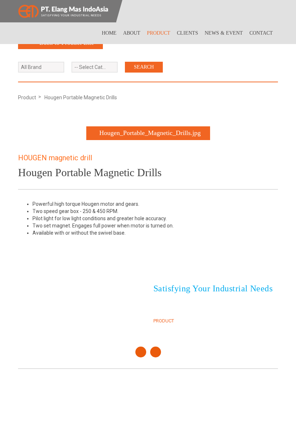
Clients (187, 33)
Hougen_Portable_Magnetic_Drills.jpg (150, 132)
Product (158, 33)
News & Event (224, 33)
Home (109, 33)
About (131, 33)
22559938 (90, 292)
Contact (261, 33)
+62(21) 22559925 (58, 292)
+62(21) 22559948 (58, 300)
